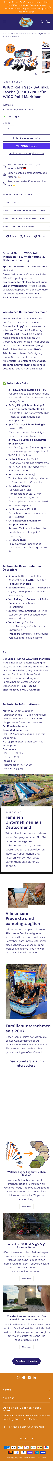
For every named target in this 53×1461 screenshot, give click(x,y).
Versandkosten (26, 109)
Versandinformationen (17, 195)
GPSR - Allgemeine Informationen (24, 211)
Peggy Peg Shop (12, 82)
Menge (7, 123)
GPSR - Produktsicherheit (19, 226)
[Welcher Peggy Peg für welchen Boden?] (26, 1154)
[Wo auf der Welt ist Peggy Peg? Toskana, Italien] (26, 1226)
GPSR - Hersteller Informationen (24, 218)
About (7, 1390)
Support (9, 1398)
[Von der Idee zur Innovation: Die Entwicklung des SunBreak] (26, 1298)
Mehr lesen (26, 1206)
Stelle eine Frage (14, 203)
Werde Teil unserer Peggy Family (22, 1409)
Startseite (6, 34)
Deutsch (24, 1438)
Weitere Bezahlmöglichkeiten (26, 153)
